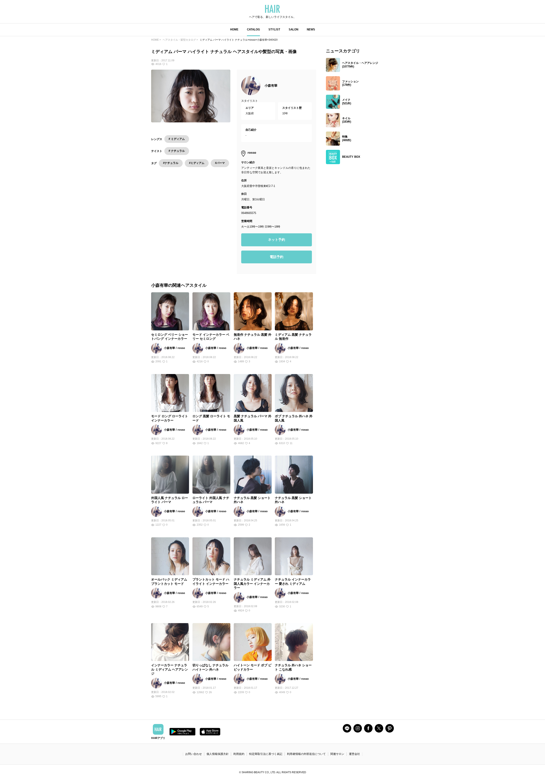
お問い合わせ (193, 754)
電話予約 (276, 257)
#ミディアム (196, 163)
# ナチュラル (177, 150)
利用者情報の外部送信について (306, 754)
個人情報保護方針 (218, 754)
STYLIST (274, 29)
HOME (234, 29)
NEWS (311, 29)
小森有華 (271, 85)
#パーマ (220, 163)
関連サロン (337, 754)
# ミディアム (177, 139)
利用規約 (238, 754)
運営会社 (354, 754)
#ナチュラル (170, 163)
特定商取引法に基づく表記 (265, 754)
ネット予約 (276, 239)
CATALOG (253, 29)
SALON (293, 29)
